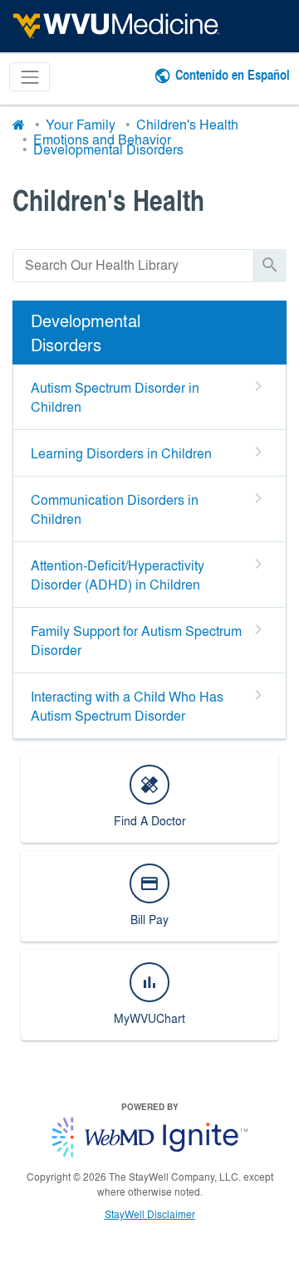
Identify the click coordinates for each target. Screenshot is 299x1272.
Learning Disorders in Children (121, 452)
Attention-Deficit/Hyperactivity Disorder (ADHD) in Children (117, 574)
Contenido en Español (232, 74)
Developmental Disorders (108, 149)
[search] (133, 265)
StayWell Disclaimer (150, 1213)
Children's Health (187, 124)
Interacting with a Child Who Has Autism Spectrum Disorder (127, 706)
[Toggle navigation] (29, 76)
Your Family (80, 124)
